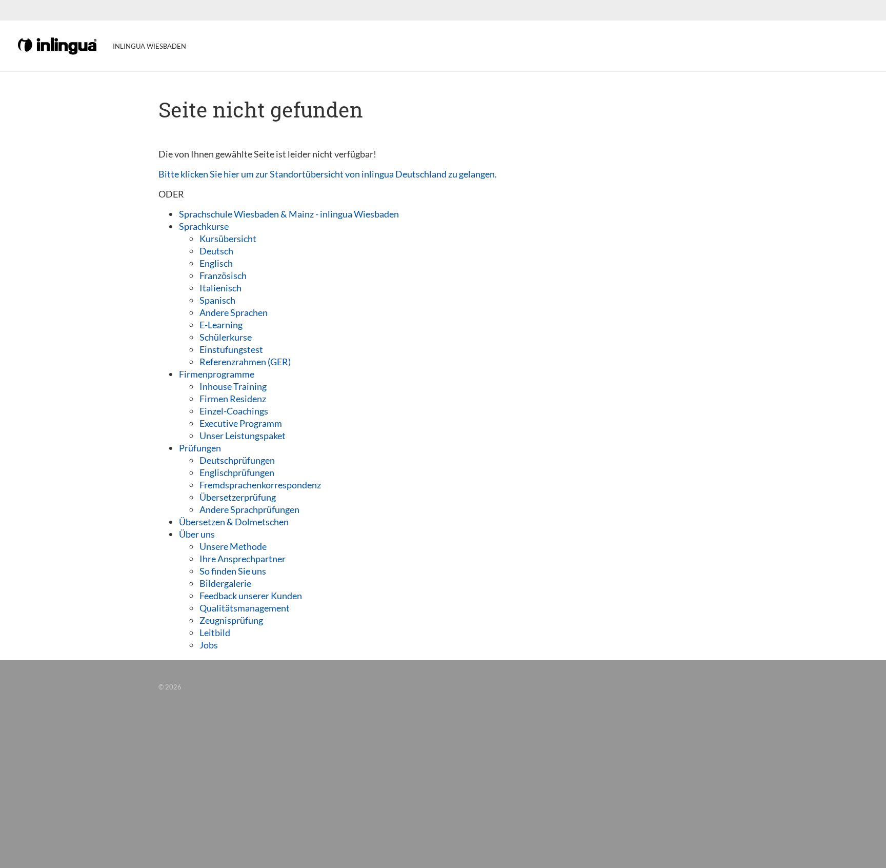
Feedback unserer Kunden (250, 595)
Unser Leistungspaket (242, 435)
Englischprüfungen (236, 472)
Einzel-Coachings (233, 411)
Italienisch (220, 287)
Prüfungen (200, 447)
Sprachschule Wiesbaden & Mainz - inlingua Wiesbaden (289, 214)
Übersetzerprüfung (237, 497)
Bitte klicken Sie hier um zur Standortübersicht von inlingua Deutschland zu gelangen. (327, 174)
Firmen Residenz (232, 398)
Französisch (223, 275)
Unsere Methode (233, 546)
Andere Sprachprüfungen (249, 509)
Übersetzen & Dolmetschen (234, 521)
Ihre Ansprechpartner (242, 558)
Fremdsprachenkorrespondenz (260, 484)
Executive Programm (240, 423)
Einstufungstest (231, 349)
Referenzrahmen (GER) (245, 361)
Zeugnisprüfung (231, 620)
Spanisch (217, 300)
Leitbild (214, 632)
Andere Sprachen (233, 312)
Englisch (216, 263)
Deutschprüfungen (237, 460)
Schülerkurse (225, 337)
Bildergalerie (225, 583)
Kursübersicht (227, 238)
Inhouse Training (233, 386)
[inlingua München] (58, 45)
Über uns (197, 534)
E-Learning (221, 324)
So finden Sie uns (232, 571)
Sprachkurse (204, 226)
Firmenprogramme (216, 374)
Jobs (208, 644)
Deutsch (216, 251)
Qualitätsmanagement (244, 608)
